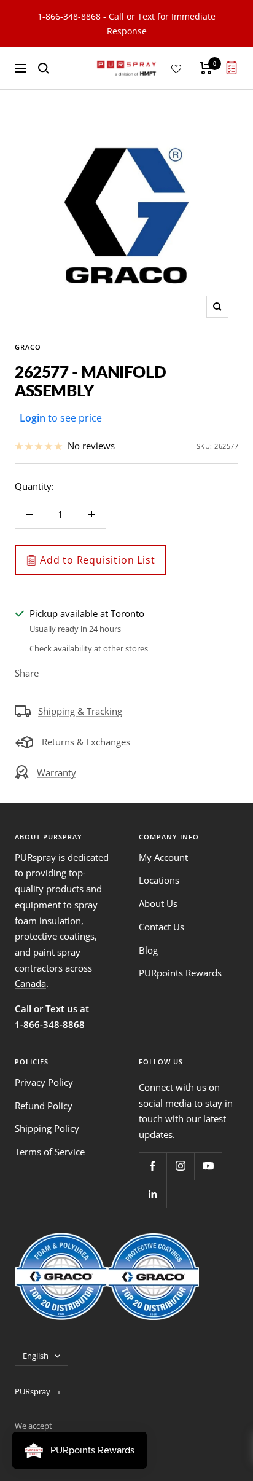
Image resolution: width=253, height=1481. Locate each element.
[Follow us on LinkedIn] (152, 1194)
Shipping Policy (47, 1128)
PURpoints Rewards (180, 973)
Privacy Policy (44, 1082)
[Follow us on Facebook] (152, 1166)
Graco (28, 347)
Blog (148, 950)
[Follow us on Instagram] (180, 1166)
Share (27, 673)
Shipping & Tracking (80, 711)
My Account (163, 857)
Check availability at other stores (88, 648)
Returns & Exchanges (86, 742)
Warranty (56, 772)
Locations (159, 880)
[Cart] (206, 68)
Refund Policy (43, 1105)
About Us (158, 903)
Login (32, 418)
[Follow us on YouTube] (208, 1166)
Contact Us (161, 927)
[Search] (43, 68)
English (36, 1355)
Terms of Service (50, 1151)
